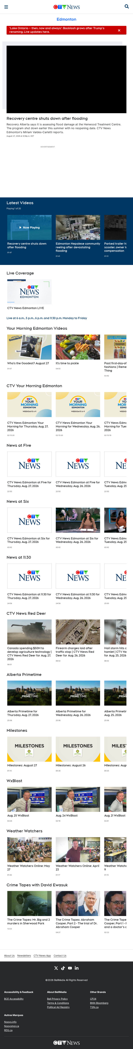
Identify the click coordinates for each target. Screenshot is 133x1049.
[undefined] (29, 234)
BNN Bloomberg (99, 1002)
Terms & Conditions (58, 1002)
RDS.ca (8, 1030)
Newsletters (24, 955)
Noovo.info (10, 1021)
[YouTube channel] (70, 968)
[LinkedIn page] (77, 968)
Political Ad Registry (58, 1007)
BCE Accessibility (14, 998)
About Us (9, 955)
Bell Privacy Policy (57, 998)
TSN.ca (94, 1007)
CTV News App (42, 955)
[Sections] (6, 6)
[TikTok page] (63, 968)
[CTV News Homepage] (67, 7)
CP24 (93, 998)
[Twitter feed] (56, 968)
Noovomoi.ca (11, 1026)
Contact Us (60, 955)
